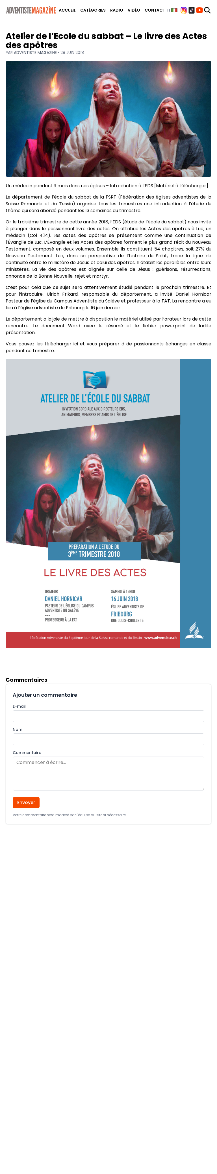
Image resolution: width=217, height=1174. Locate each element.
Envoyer (26, 802)
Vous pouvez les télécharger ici (42, 344)
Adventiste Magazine (36, 52)
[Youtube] (199, 10)
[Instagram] (184, 10)
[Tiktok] (192, 10)
